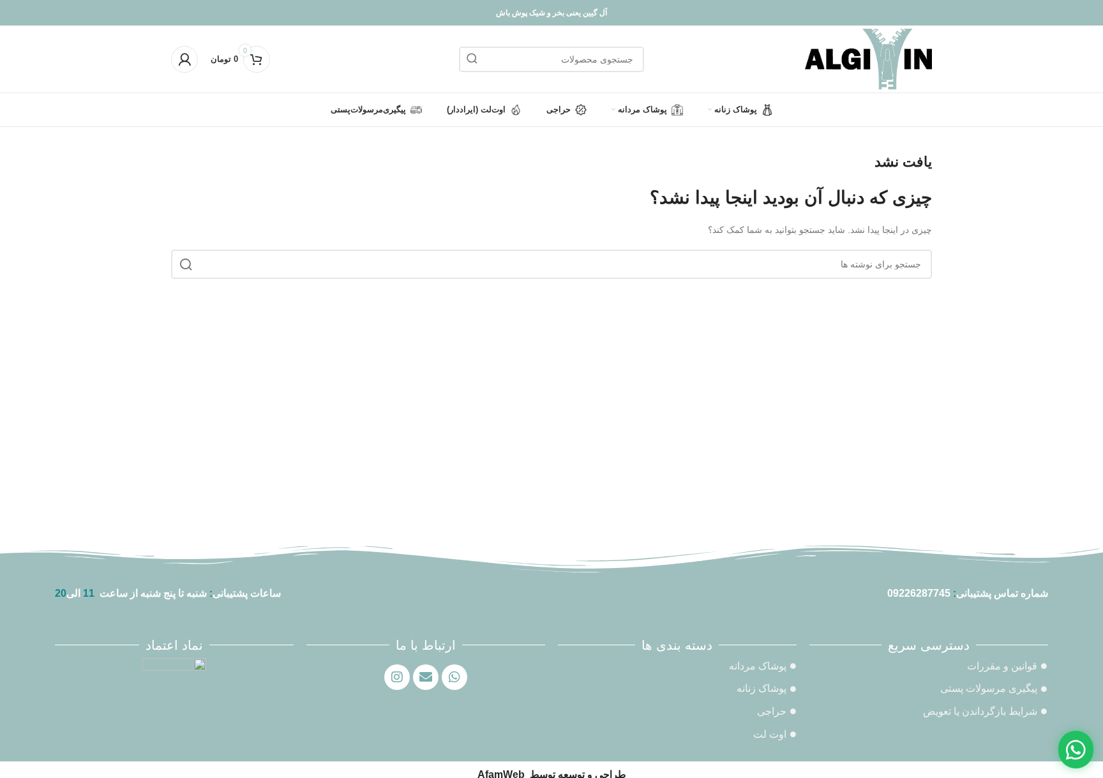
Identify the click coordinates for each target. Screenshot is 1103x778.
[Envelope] (426, 677)
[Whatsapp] (454, 677)
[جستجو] (471, 59)
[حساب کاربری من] (184, 59)
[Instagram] (397, 677)
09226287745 (918, 593)
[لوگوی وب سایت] (868, 58)
